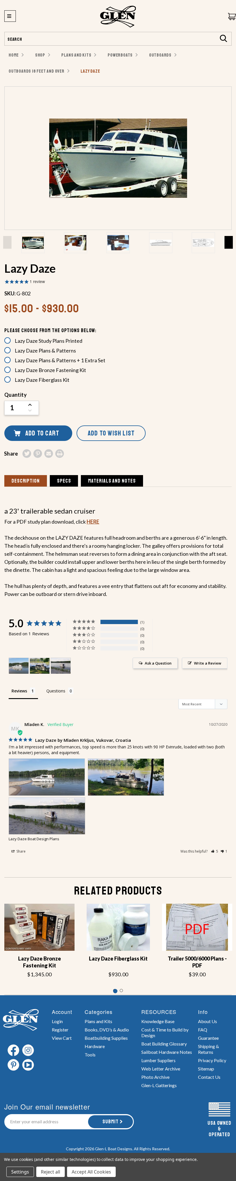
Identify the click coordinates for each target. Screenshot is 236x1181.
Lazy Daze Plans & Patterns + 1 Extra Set (60, 360)
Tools (90, 1054)
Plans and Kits (98, 1021)
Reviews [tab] (19, 691)
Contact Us (209, 1077)
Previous (7, 242)
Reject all (50, 1172)
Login (57, 1021)
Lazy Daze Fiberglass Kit (42, 380)
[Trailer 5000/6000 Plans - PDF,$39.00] (197, 927)
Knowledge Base (157, 1021)
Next (228, 242)
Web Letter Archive (160, 1068)
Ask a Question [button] (158, 663)
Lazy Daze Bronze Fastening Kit (50, 370)
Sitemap (206, 1068)
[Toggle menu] (10, 16)
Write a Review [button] (207, 663)
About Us (207, 1021)
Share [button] (21, 851)
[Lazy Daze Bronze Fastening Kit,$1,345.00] (39, 927)
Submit (110, 1121)
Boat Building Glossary (164, 1043)
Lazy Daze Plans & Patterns (45, 350)
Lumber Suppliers (158, 1060)
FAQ (202, 1029)
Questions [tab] (55, 691)
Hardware (95, 1046)
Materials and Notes (112, 481)
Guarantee (208, 1038)
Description (26, 481)
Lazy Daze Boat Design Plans (34, 838)
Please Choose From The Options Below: (50, 330)
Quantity (15, 395)
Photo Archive (155, 1077)
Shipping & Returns (208, 1049)
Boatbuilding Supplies (106, 1038)
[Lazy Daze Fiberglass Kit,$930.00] (118, 927)
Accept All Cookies (91, 1172)
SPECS (64, 481)
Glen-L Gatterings (159, 1085)
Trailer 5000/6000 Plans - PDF (197, 962)
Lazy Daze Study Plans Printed (48, 341)
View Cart (62, 1038)
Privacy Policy (212, 1060)
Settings (20, 1172)
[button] (214, 851)
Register (60, 1029)
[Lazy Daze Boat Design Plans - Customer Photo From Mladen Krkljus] (18, 666)
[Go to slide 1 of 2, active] (114, 990)
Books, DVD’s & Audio (107, 1029)
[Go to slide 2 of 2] (121, 990)
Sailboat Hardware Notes (166, 1052)
